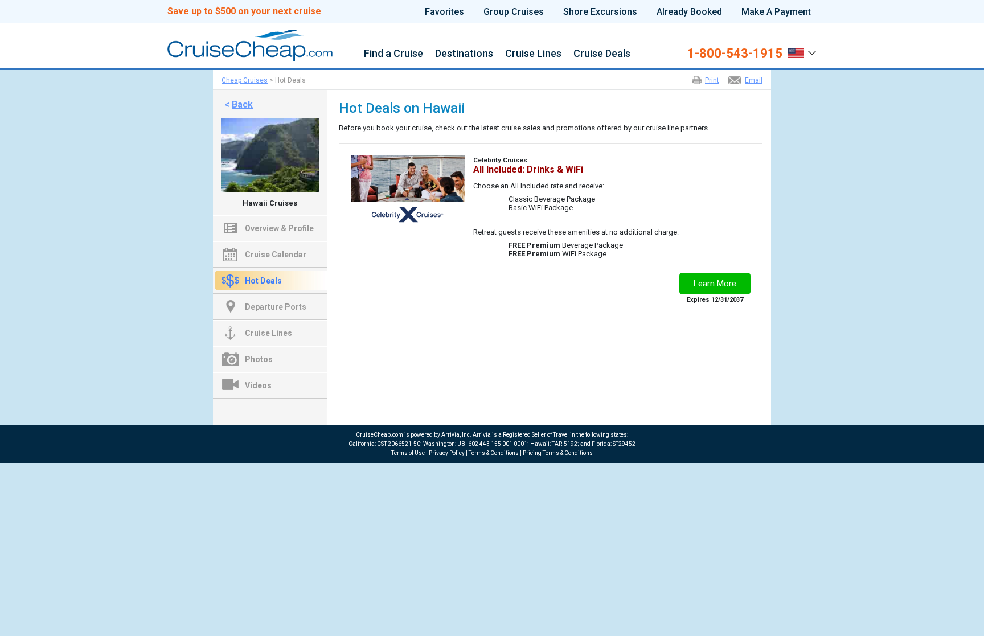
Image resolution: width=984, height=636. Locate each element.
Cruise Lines (533, 53)
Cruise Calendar (275, 254)
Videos (258, 385)
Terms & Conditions (494, 453)
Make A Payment (776, 12)
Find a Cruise (393, 53)
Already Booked (689, 12)
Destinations (464, 53)
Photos (259, 359)
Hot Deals (263, 280)
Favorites (444, 12)
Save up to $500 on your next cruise (244, 11)
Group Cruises (513, 12)
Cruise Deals (601, 53)
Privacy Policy (447, 453)
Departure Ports (275, 306)
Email (753, 80)
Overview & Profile (279, 228)
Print (712, 80)
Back (242, 104)
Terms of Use (408, 453)
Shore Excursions (600, 12)
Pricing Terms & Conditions (558, 453)
